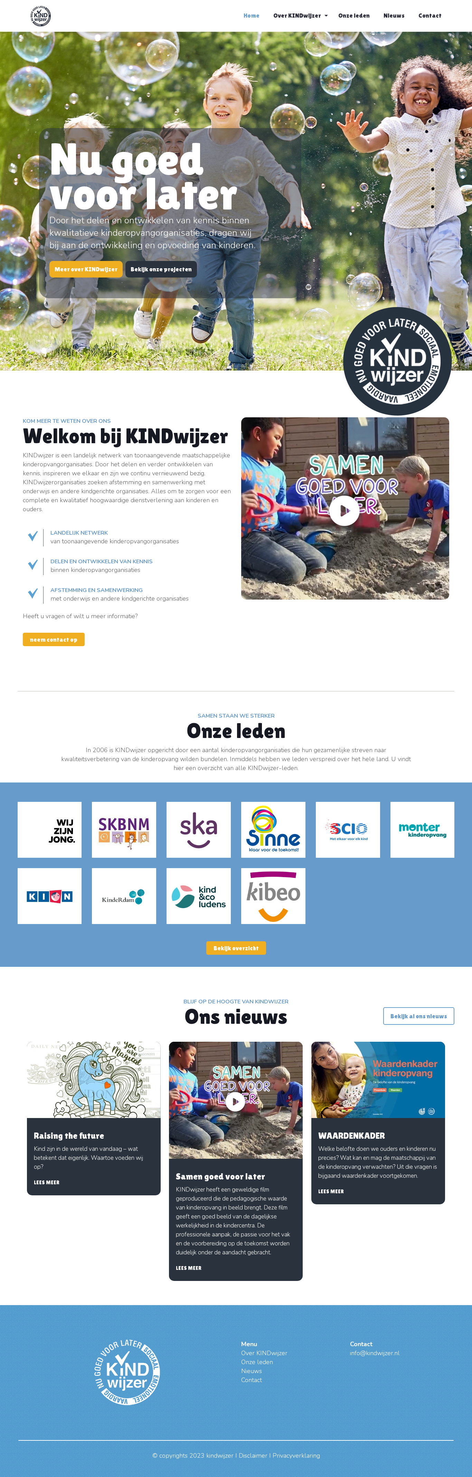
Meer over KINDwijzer (86, 269)
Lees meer (46, 1182)
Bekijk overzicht (236, 948)
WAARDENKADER (351, 1135)
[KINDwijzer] (40, 15)
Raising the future (69, 1135)
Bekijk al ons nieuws (418, 1016)
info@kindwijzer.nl (375, 1353)
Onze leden (257, 1362)
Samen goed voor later (220, 1176)
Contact (251, 1380)
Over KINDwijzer (264, 1353)
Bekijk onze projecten (161, 269)
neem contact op (53, 639)
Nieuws (251, 1371)
